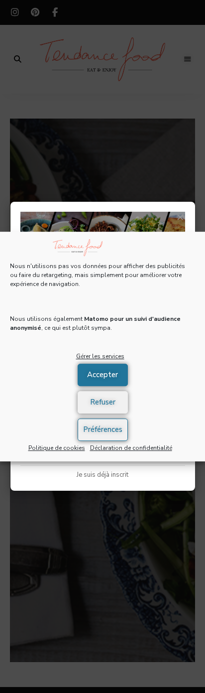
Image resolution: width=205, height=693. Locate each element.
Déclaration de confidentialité (131, 448)
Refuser (102, 402)
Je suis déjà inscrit (102, 474)
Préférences (102, 429)
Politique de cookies (56, 448)
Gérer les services (100, 356)
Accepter (102, 375)
